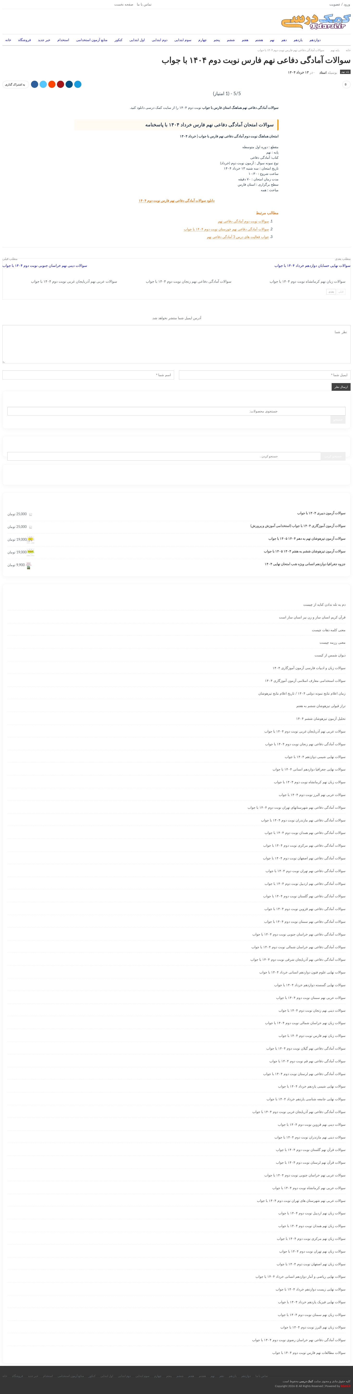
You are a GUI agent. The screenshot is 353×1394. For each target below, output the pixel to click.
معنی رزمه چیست (333, 642)
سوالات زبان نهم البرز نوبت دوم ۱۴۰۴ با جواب (313, 1327)
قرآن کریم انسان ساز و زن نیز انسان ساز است (312, 617)
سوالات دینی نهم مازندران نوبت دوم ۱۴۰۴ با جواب (310, 1137)
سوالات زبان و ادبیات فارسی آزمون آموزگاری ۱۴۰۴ (309, 668)
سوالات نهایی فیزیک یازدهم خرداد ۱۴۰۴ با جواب (312, 1302)
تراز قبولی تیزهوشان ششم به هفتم (321, 706)
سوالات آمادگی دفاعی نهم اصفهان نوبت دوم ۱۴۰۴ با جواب (304, 858)
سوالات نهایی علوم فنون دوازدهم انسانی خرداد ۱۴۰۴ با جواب (302, 972)
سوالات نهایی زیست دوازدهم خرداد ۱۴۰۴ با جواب (311, 1289)
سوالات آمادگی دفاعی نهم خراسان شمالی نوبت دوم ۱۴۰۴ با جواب (298, 947)
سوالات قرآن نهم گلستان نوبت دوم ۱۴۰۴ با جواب (311, 1150)
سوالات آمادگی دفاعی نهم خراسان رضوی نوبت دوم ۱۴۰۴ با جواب (299, 1340)
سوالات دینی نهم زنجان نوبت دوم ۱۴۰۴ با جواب (312, 1010)
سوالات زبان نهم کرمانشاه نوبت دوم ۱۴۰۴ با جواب (310, 782)
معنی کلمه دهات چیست (329, 630)
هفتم (245, 40)
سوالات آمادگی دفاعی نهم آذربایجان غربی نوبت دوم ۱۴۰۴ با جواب (299, 1112)
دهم (284, 40)
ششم (231, 40)
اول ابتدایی (137, 40)
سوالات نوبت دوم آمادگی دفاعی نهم (243, 221)
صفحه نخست (123, 4)
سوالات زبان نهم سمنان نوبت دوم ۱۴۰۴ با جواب (312, 1315)
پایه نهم (345, 72)
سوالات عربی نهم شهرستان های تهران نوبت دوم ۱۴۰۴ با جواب (301, 1201)
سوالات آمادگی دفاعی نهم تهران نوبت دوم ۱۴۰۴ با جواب (306, 871)
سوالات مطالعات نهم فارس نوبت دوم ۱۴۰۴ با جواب (309, 1353)
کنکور (118, 40)
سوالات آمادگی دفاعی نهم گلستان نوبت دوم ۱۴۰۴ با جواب (304, 896)
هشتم (259, 40)
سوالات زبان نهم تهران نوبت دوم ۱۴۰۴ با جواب (312, 1251)
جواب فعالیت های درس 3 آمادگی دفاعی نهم (238, 237)
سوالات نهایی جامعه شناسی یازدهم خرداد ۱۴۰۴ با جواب (306, 1099)
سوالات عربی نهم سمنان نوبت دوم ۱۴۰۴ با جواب (311, 998)
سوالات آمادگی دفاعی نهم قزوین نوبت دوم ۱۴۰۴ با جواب (305, 909)
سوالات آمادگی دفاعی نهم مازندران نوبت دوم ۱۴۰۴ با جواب (303, 820)
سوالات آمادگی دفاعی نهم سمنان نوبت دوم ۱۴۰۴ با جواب (305, 921)
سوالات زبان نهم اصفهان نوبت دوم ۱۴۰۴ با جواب (311, 1264)
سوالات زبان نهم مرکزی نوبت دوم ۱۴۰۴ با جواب (311, 1239)
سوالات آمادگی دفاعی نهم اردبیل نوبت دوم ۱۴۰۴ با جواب (305, 884)
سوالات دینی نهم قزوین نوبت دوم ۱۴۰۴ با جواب (312, 1124)
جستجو (338, 419)
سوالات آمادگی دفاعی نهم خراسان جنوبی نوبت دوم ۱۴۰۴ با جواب (299, 934)
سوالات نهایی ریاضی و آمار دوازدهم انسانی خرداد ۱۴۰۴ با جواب (301, 1276)
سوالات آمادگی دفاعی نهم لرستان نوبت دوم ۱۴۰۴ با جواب (304, 1074)
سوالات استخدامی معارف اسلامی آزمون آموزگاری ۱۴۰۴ (305, 681)
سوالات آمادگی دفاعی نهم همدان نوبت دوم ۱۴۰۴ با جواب (305, 833)
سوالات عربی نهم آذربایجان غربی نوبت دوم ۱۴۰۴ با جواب (305, 731)
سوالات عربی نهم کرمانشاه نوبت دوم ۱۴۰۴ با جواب (309, 1188)
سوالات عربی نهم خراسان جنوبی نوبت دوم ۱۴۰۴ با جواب (305, 1175)
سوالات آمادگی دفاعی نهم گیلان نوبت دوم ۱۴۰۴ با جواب (306, 1048)
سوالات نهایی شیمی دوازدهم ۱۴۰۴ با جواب (315, 757)
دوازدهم (315, 40)
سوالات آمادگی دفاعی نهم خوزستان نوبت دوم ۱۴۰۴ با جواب (226, 229)
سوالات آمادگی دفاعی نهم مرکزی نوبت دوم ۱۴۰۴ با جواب (304, 845)
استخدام (63, 40)
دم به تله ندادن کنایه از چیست (324, 604)
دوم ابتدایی (159, 40)
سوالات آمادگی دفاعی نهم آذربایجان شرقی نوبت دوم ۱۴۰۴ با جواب (298, 959)
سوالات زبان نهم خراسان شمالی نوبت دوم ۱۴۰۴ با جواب (305, 1023)
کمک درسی (306, 1381)
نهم (272, 40)
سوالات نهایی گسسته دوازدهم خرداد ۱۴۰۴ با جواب (310, 985)
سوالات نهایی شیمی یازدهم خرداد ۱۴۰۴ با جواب (312, 1086)
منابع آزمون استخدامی (92, 40)
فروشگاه (24, 40)
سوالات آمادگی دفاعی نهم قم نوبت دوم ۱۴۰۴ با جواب (307, 1061)
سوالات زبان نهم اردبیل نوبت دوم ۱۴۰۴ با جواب (312, 1213)
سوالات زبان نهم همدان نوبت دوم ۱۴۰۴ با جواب (312, 1226)
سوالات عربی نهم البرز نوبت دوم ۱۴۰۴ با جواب (312, 795)
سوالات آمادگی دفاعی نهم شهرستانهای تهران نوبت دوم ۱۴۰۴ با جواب (297, 807)
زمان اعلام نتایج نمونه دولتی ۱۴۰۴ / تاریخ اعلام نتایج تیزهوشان (302, 693)
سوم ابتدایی (182, 40)
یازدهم (298, 40)
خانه (8, 40)
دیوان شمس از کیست (330, 655)
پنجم (217, 40)
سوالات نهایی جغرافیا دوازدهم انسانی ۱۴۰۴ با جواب (309, 769)
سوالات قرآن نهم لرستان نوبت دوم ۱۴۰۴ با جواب (311, 1162)
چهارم (202, 40)
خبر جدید (44, 40)
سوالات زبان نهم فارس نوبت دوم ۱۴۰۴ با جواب (312, 1036)
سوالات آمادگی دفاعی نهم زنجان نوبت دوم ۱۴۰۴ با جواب (305, 744)
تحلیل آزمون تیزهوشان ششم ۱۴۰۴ (321, 719)
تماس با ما (144, 4)
